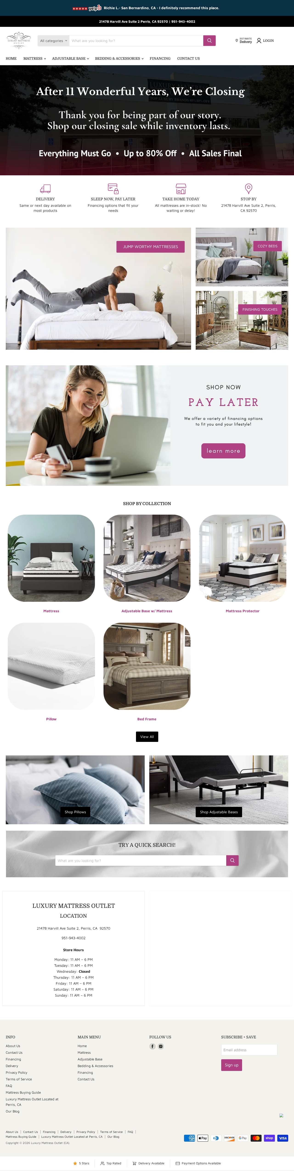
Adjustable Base (69, 58)
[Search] (209, 40)
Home (11, 58)
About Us (13, 1046)
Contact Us (188, 58)
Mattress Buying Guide (23, 1092)
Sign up (231, 1064)
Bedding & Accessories (118, 58)
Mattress (33, 58)
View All (147, 737)
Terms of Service (19, 1079)
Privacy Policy (16, 1072)
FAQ (9, 1086)
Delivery (12, 1066)
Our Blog (13, 1111)
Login (268, 40)
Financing (160, 58)
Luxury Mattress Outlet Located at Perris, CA (71, 1136)
